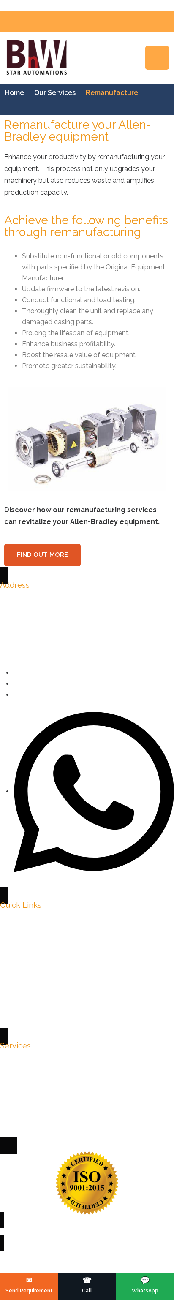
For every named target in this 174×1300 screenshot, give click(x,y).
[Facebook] (16, 673)
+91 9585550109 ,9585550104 (56, 594)
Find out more (42, 555)
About (20, 959)
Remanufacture (35, 1115)
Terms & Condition (39, 943)
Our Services (55, 93)
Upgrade (24, 1099)
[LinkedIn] (16, 695)
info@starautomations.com (51, 610)
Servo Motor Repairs (42, 1052)
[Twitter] (16, 684)
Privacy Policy (32, 927)
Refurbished (29, 1084)
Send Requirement (39, 990)
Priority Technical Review (49, 1005)
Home (14, 93)
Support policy (34, 974)
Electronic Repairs (39, 1068)
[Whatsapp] (94, 791)
